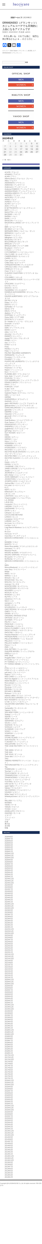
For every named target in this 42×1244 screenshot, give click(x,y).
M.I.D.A (7, 531)
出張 (6, 821)
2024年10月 (9, 883)
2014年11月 (9, 1133)
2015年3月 (9, 1124)
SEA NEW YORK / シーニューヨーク (19, 712)
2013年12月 (9, 1156)
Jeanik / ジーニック (12, 470)
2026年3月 (9, 847)
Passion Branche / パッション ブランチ (20, 634)
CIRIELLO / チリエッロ (14, 269)
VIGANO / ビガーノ (12, 792)
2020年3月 (9, 998)
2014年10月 (9, 1135)
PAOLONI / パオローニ (14, 632)
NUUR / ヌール (10, 605)
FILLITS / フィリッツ (13, 365)
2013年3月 (9, 1175)
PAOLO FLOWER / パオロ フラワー (19, 628)
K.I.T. (7, 487)
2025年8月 (9, 861)
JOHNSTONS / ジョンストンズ (17, 479)
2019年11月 (9, 1006)
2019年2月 (9, 1025)
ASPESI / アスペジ (12, 201)
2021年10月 (9, 958)
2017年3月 (9, 1074)
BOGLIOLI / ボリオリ (13, 239)
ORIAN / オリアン (12, 613)
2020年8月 (9, 988)
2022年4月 (9, 946)
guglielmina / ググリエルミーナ (17, 428)
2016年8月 (9, 1088)
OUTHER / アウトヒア (13, 619)
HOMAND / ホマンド (13, 445)
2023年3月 (9, 922)
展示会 (7, 823)
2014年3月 (9, 1149)
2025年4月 (9, 870)
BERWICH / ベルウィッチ (15, 233)
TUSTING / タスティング (14, 781)
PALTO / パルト (11, 622)
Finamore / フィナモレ (13, 367)
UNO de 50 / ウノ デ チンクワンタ (18, 783)
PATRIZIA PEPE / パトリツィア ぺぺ (19, 636)
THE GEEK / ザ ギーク (13, 750)
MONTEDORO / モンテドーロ (16, 588)
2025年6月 (9, 866)
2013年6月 (9, 1168)
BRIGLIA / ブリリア (12, 243)
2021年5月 (9, 969)
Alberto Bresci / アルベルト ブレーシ (19, 178)
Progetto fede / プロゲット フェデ (18, 657)
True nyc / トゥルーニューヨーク (17, 779)
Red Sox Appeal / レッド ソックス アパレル (21, 678)
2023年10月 (9, 908)
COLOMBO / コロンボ (13, 277)
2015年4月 (9, 1122)
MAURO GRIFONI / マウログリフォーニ (20, 554)
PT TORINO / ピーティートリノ (17, 662)
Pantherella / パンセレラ (14, 626)
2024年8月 (9, 887)
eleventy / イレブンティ (14, 334)
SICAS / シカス (11, 722)
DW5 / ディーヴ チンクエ (14, 327)
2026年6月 (9, 840)
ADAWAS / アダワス (12, 174)
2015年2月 (9, 1126)
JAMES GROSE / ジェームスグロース (20, 468)
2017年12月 (9, 1055)
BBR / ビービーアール (13, 227)
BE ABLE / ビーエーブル (14, 229)
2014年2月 (9, 1151)
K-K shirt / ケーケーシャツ (15, 485)
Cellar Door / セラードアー (15, 262)
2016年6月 (9, 1093)
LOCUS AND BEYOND (14, 514)
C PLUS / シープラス (13, 250)
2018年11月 (9, 1032)
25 (26, 151)
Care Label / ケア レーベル (15, 260)
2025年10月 (9, 857)
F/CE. (7, 346)
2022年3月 (9, 948)
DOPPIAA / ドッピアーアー (15, 315)
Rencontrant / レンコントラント (17, 683)
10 (21, 145)
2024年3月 (9, 897)
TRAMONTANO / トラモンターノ (18, 777)
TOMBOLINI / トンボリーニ (15, 769)
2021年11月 (9, 956)
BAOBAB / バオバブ (12, 214)
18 (26, 148)
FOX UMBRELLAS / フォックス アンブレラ (22, 380)
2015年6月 (9, 1118)
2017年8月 (9, 1063)
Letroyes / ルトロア (12, 512)
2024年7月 (9, 889)
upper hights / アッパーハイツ (16, 785)
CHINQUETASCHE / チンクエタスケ (19, 264)
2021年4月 (9, 971)
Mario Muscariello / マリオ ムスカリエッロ (21, 546)
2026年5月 (9, 843)
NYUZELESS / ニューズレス (16, 607)
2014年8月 (9, 1139)
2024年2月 (9, 899)
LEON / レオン (10, 510)
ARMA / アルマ (10, 199)
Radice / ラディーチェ (13, 674)
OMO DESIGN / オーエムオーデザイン (20, 609)
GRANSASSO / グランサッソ (11, 52)
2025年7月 (9, 864)
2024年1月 (9, 901)
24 (21, 151)
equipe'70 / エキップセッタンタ (17, 338)
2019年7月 (9, 1015)
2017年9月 (9, 1061)
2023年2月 (9, 925)
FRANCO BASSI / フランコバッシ (18, 382)
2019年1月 (9, 1027)
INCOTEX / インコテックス (15, 449)
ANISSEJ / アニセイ (12, 195)
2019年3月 (9, 1023)
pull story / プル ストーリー (15, 672)
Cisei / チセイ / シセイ (13, 271)
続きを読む (28, 39)
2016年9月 (9, 1086)
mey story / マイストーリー (15, 569)
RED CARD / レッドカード (15, 676)
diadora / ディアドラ (12, 313)
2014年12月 (9, 1130)
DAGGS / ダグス (11, 287)
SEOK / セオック (11, 718)
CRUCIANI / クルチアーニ (15, 283)
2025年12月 (9, 853)
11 (26, 145)
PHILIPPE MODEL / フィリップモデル (20, 651)
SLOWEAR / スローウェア (15, 729)
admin (27, 32)
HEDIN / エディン (12, 437)
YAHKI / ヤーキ (10, 804)
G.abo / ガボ (9, 388)
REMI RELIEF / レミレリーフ (16, 680)
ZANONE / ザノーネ (12, 813)
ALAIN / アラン (10, 176)
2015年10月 (9, 1109)
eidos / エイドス (11, 332)
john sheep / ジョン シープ (15, 474)
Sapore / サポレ (11, 710)
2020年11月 (9, 981)
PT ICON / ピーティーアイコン (17, 659)
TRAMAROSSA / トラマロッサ (17, 775)
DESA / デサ (9, 308)
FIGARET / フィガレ (13, 359)
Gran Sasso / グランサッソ (18, 50)
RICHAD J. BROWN (13, 691)
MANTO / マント (11, 544)
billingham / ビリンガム (13, 237)
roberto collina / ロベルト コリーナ (18, 695)
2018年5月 (9, 1044)
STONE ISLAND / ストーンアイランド (20, 737)
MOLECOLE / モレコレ (14, 580)
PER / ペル (9, 647)
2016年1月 (9, 1103)
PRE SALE (9, 655)
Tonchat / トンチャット (14, 771)
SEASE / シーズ (11, 716)
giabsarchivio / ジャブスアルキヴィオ (19, 405)
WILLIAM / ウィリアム (13, 800)
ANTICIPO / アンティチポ (15, 197)
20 (37, 148)
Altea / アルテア (11, 180)
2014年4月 (9, 1147)
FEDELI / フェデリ (12, 348)
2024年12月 (9, 878)
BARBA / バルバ (11, 216)
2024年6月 (9, 891)
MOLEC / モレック (12, 577)
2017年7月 (9, 1065)
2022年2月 (9, 950)
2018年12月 (9, 1030)
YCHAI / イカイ (11, 809)
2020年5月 (9, 994)
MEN (7, 565)
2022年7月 (9, 939)
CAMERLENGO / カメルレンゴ (17, 256)
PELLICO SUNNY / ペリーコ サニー (19, 643)
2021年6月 (9, 967)
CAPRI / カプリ (11, 258)
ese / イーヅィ (10, 342)
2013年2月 (9, 1177)
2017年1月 (9, 1078)
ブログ (7, 819)
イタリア (8, 815)
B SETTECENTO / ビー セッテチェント (20, 208)
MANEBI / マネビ (11, 542)
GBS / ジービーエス (12, 395)
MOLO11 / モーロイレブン (15, 582)
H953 (7, 435)
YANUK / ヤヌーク (12, 807)
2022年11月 (9, 931)
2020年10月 (9, 983)
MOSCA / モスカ (11, 592)
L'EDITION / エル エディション (17, 496)
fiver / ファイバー (11, 372)
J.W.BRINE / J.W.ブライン (15, 466)
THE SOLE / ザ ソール (13, 754)
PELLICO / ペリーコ (12, 640)
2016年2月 (9, 1101)
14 (5, 148)
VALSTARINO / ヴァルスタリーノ (18, 790)
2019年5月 (9, 1019)
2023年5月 (9, 918)
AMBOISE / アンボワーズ (15, 185)
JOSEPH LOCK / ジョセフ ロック (18, 481)
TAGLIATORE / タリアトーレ (16, 743)
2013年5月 (9, 1170)
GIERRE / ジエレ (11, 411)
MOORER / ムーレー (13, 590)
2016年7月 (9, 1091)
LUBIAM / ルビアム (12, 521)
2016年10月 (9, 1084)
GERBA (8, 397)
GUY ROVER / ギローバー (15, 432)
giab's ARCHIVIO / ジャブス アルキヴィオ (21, 403)
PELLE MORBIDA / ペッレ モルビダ (19, 638)
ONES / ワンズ (10, 611)
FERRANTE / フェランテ (14, 355)
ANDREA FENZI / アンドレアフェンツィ (20, 191)
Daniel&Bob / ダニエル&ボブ (16, 290)
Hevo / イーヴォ (11, 441)
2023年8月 (9, 912)
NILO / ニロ (9, 601)
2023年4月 (9, 920)
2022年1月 (9, 952)
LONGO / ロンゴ (11, 517)
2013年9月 (9, 1162)
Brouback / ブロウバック (14, 248)
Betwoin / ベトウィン (13, 235)
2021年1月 (9, 977)
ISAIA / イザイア (11, 462)
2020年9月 (9, 985)
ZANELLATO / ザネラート (15, 811)
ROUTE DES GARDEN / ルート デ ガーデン (22, 697)
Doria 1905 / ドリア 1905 (14, 317)
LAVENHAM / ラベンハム (14, 508)
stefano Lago (9, 735)
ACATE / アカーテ (12, 172)
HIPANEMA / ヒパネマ (13, 443)
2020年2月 (9, 1000)
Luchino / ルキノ (11, 525)
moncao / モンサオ (12, 584)
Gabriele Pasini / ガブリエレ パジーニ (19, 393)
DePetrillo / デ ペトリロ (14, 306)
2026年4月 (9, 845)
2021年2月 (9, 975)
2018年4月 (9, 1046)
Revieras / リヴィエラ (13, 687)
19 (31, 148)
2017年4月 (9, 1072)
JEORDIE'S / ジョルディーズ (16, 472)
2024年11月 (9, 880)
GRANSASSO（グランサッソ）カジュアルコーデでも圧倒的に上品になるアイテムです (20, 26)
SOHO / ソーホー (11, 731)
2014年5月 (9, 1145)
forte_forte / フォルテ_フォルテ (17, 376)
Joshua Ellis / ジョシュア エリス (17, 483)
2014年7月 (9, 1141)
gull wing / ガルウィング (14, 430)
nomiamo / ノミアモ (12, 603)
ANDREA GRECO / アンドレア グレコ (20, 193)
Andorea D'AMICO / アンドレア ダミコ (20, 189)
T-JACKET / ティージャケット (16, 741)
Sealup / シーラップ (12, 714)
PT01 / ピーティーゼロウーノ (16, 668)
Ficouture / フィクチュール (15, 357)
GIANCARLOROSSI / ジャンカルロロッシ (21, 407)
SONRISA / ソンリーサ (14, 733)
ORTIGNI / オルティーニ (14, 617)
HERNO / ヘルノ (11, 439)
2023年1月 (9, 927)
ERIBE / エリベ (11, 340)
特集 (6, 828)
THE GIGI (8, 752)
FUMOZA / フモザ (12, 386)
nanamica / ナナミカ (13, 598)
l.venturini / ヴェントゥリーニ (16, 504)
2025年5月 (9, 868)
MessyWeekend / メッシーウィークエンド (21, 567)
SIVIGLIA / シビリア (12, 727)
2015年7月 (9, 1116)
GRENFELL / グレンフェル (15, 426)
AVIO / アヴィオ (11, 206)
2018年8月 (9, 1038)
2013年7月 (9, 1166)
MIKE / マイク (10, 573)
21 (5, 151)
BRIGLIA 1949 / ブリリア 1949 (16, 245)
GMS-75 (8, 418)
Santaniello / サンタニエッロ (16, 708)
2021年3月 (9, 973)
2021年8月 (9, 962)
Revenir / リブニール (13, 685)
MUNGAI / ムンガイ (12, 594)
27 (37, 151)
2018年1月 (9, 1053)
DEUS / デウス (10, 311)
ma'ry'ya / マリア (11, 533)
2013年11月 (9, 1158)
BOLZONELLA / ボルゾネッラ (16, 241)
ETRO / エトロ (10, 344)
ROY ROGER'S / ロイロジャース (18, 699)
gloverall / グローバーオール (15, 416)
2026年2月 (9, 849)
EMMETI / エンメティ (13, 336)
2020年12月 (9, 979)
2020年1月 (9, 1002)
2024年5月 (9, 893)
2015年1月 (9, 1128)
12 (31, 145)
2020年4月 (9, 996)
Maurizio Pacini (10, 550)
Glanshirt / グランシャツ (14, 414)
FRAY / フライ (10, 384)
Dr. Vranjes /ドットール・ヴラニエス (19, 321)
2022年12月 (9, 929)
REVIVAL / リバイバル (13, 689)
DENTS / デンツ (11, 304)
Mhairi (7, 571)
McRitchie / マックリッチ (14, 559)
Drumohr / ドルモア (12, 323)
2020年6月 (9, 992)
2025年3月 (9, 872)
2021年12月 (9, 954)
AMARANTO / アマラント (15, 182)
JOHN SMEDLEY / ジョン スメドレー (19, 477)
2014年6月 (9, 1143)
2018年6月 (9, 1042)
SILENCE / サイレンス (13, 725)
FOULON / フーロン (12, 378)
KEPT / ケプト (10, 489)
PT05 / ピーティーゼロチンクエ (17, 670)
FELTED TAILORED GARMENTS (18, 353)
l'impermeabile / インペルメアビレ (18, 498)
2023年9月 (9, 910)
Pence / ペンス (10, 645)
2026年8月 (9, 836)
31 (21, 154)
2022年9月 (9, 935)
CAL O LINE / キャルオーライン (17, 254)
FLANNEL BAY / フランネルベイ (17, 374)
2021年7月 (9, 964)
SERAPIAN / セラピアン (14, 720)
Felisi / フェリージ (12, 351)
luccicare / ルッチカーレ (14, 523)
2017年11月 (9, 1057)
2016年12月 (9, 1080)
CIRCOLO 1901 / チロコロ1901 (17, 266)
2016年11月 (9, 1082)
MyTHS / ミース (11, 596)
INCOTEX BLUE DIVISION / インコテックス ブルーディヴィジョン (22, 452)
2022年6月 (9, 941)
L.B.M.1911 (9, 502)
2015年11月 (9, 1107)
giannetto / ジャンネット (14, 409)
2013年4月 (9, 1172)
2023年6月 (9, 916)
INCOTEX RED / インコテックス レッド (20, 456)
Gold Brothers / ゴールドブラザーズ (18, 420)
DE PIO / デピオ (11, 300)
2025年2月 (9, 874)
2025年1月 (9, 876)
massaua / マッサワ (12, 548)
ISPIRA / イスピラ (12, 464)
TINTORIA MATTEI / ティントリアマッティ (21, 764)
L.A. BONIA (9, 500)
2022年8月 (9, 937)
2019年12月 (9, 1004)
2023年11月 (9, 906)
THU (6, 758)
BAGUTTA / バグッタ (13, 212)
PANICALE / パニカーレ (14, 624)
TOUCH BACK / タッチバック (16, 773)
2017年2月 (9, 1076)
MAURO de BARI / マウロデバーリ (18, 552)
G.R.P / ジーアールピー (14, 390)
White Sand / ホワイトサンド (16, 794)
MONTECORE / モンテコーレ (16, 586)
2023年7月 (9, 914)
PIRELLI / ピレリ (11, 653)
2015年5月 (9, 1120)
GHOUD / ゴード (11, 401)
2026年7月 (9, 838)
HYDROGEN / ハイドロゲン (16, 447)
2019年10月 (9, 1009)
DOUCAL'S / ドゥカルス (14, 319)
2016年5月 (9, 1095)
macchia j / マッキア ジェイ (15, 535)
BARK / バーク (10, 218)
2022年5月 (9, 943)
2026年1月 (9, 851)
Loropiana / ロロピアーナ (14, 519)
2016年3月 (9, 1099)
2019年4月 (9, 1021)
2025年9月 (9, 859)
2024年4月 (9, 895)
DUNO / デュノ (11, 325)
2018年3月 (9, 1049)
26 (31, 151)
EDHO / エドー (10, 329)
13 (37, 145)
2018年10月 (9, 1034)
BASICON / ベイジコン (14, 220)
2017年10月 (9, 1059)
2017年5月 (9, 1070)
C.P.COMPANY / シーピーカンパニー (19, 252)
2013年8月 (9, 1164)
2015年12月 (9, 1105)
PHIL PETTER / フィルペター (16, 649)
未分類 (30, 50)
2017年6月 (9, 1067)
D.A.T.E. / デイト (11, 285)
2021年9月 (9, 960)
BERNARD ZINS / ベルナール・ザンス (20, 231)
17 (21, 148)
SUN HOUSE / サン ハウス (15, 739)
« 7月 (4, 159)
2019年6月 (9, 1017)
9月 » (9, 159)
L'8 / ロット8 (9, 493)
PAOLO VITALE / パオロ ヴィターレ (19, 630)
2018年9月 (9, 1036)
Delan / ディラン (11, 302)
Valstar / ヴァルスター (13, 788)
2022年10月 (9, 933)
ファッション (10, 817)
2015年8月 (9, 1114)
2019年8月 (9, 1013)
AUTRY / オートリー (13, 203)
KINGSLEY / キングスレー (15, 491)
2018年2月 (9, 1051)
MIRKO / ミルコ (11, 575)
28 (5, 154)
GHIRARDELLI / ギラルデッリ (16, 399)
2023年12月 (9, 904)
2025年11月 (9, 855)
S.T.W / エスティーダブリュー (16, 701)
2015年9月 (9, 1112)
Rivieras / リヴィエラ (13, 693)
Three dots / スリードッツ (15, 756)
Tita (6, 767)
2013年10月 (9, 1160)
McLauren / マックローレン (15, 556)
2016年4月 (9, 1097)
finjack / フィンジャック (14, 369)
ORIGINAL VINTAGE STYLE (16, 615)
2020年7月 (9, 990)
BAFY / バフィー (11, 210)
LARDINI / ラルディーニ (14, 506)
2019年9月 (9, 1011)
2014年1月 (9, 1154)
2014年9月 (9, 1137)
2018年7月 (9, 1040)
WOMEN (8, 802)
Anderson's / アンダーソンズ (16, 187)
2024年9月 (9, 885)
